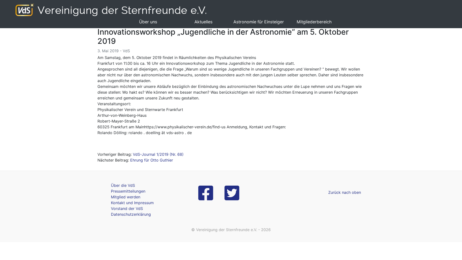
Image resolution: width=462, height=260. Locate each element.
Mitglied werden (125, 197)
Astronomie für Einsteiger (258, 21)
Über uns (148, 21)
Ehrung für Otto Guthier (151, 160)
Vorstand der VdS (127, 208)
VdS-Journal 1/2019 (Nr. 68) (158, 154)
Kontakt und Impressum (132, 202)
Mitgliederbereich (314, 21)
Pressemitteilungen (128, 191)
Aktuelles (203, 21)
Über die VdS (123, 185)
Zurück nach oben (344, 192)
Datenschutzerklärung (131, 214)
